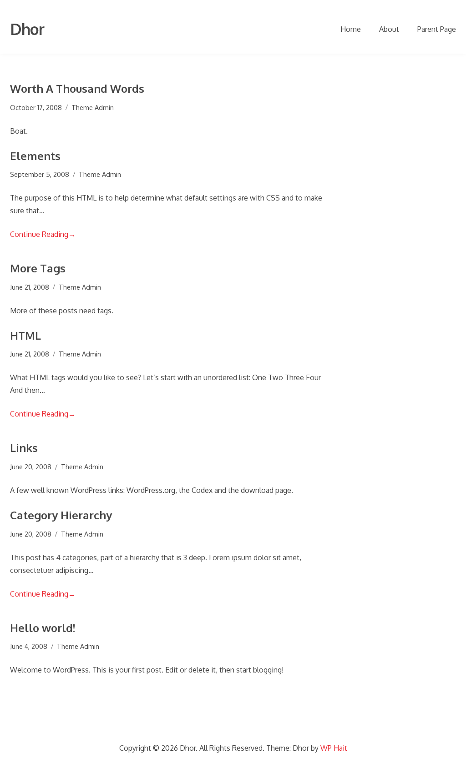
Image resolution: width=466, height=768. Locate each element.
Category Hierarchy (61, 515)
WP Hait (333, 748)
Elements (35, 156)
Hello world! (42, 628)
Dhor (27, 29)
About (389, 29)
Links (24, 448)
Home (350, 29)
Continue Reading (43, 234)
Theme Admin (92, 107)
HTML (25, 335)
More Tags (38, 268)
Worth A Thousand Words (77, 88)
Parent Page (436, 29)
